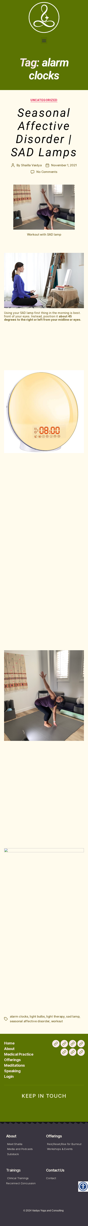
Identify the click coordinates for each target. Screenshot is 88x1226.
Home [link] (9, 1043)
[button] (44, 40)
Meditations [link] (14, 1065)
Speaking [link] (12, 1071)
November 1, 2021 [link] (64, 165)
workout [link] (57, 1021)
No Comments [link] (46, 172)
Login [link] (9, 1076)
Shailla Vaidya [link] (31, 165)
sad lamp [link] (72, 1016)
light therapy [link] (55, 1016)
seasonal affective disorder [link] (30, 1021)
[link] (83, 1186)
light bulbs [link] (37, 1016)
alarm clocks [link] (19, 1016)
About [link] (9, 1049)
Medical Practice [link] (18, 1054)
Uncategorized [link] (44, 100)
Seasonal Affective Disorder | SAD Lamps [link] (44, 132)
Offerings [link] (12, 1060)
